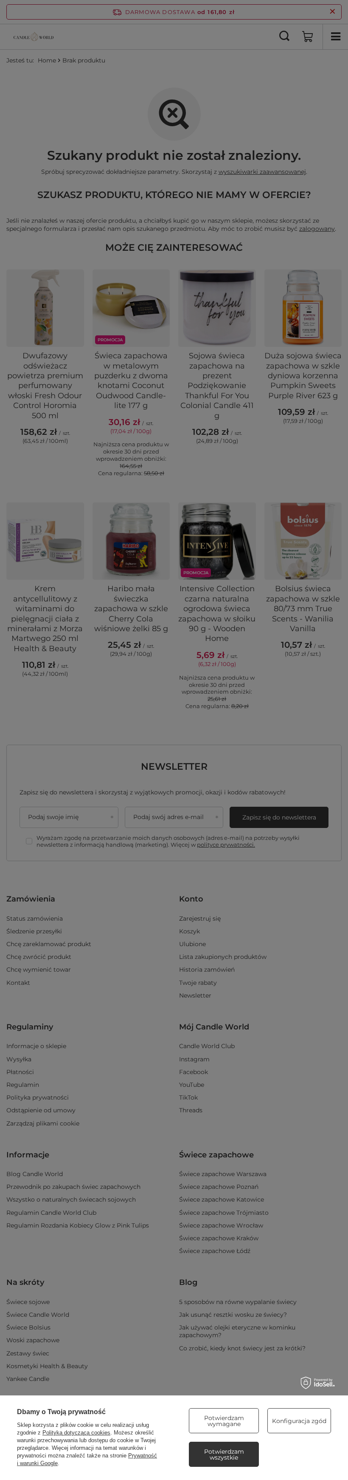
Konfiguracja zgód (299, 1421)
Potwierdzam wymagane (224, 1421)
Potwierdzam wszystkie (224, 1454)
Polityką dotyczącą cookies (76, 1432)
